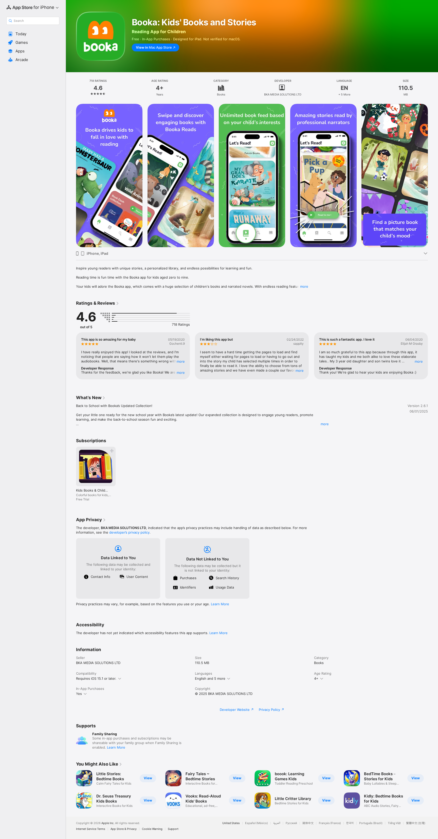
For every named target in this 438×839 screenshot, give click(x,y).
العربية (276, 823)
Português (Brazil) (370, 823)
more (304, 286)
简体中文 (308, 823)
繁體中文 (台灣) (415, 823)
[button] (33, 34)
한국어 (350, 823)
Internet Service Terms (90, 829)
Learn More (220, 604)
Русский (291, 823)
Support (173, 829)
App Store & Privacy (124, 829)
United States (231, 823)
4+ (316, 678)
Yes (79, 694)
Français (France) (330, 823)
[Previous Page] (71, 175)
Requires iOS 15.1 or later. (96, 678)
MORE (181, 361)
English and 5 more (210, 678)
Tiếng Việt (394, 823)
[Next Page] (432, 175)
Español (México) (256, 823)
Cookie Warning (152, 829)
